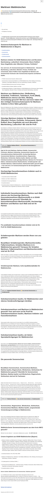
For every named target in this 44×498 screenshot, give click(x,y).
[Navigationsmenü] (41, 1)
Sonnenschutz (5, 52)
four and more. (5, 29)
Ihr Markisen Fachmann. (7, 31)
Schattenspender (5, 54)
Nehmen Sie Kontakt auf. (6, 487)
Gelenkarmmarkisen (6, 56)
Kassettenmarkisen (6, 50)
